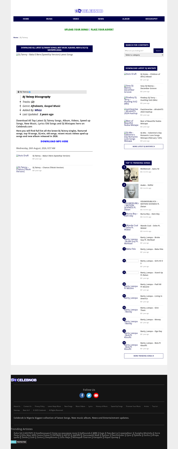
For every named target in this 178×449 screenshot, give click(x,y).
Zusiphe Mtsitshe (144, 433)
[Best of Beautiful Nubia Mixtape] (131, 125)
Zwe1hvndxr (117, 435)
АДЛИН (77, 435)
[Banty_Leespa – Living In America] (131, 300)
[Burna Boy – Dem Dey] (131, 217)
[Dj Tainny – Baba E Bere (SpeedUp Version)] (23, 159)
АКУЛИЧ (28, 433)
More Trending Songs (143, 356)
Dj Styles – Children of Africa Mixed (150, 75)
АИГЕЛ (66, 435)
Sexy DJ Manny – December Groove (148, 87)
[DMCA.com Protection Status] (89, 442)
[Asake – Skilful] (131, 191)
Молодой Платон (81, 437)
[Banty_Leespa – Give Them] (131, 311)
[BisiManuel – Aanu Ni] (131, 175)
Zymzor (105, 435)
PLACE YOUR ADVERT (102, 29)
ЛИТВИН (56, 435)
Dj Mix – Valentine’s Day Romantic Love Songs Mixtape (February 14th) (151, 135)
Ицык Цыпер (111, 437)
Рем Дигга (112, 433)
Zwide (25, 437)
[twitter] (89, 395)
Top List (155, 406)
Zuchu (146, 435)
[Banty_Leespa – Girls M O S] (131, 264)
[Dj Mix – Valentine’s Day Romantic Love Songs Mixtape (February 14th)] (131, 137)
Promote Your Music (133, 406)
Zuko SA (18, 433)
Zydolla (137, 435)
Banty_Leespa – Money (150, 319)
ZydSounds (85, 433)
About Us (17, 406)
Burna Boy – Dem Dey (150, 214)
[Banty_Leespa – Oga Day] (131, 335)
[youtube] (96, 395)
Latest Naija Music (54, 406)
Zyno (128, 435)
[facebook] (82, 395)
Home (15, 37)
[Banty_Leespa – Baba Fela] (131, 253)
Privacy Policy (40, 406)
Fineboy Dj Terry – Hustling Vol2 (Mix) (148, 98)
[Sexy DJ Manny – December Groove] (131, 89)
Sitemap (17, 410)
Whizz (38, 110)
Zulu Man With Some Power (35, 435)
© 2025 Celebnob (39, 410)
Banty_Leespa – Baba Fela (151, 249)
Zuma (40, 437)
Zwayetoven (51, 437)
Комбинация (42, 433)
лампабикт (126, 433)
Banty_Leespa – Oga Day (151, 331)
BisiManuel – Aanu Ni (149, 169)
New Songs (68, 406)
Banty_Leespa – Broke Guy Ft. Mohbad (150, 238)
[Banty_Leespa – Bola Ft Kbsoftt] (131, 346)
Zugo (101, 433)
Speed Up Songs (117, 406)
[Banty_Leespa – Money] (131, 323)
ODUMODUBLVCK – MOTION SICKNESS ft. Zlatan (149, 204)
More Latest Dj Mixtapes (143, 146)
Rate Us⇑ (26, 410)
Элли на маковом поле (64, 433)
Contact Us (28, 406)
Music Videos (80, 406)
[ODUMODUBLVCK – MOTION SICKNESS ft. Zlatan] (131, 205)
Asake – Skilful (146, 185)
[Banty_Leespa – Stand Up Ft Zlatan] (131, 276)
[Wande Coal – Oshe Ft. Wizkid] (131, 229)
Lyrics (90, 406)
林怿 (95, 433)
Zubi (32, 437)
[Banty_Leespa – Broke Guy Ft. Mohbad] (131, 241)
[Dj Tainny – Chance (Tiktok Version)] (23, 171)
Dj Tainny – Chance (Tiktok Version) (48, 167)
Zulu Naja (65, 437)
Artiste (146, 406)
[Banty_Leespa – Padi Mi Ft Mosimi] (131, 288)
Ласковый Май (91, 435)
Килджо (97, 437)
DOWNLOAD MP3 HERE (54, 141)
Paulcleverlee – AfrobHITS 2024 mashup (151, 110)
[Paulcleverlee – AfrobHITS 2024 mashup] (131, 113)
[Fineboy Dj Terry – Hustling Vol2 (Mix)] (131, 101)
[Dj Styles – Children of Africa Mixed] (131, 78)
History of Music (102, 406)
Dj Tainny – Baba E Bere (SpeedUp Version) (51, 155)
